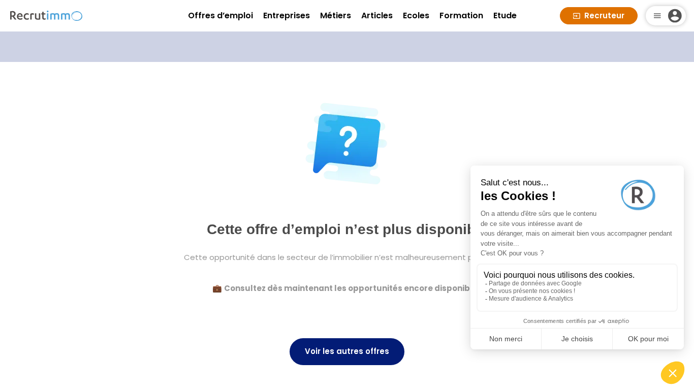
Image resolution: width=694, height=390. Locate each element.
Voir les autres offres (347, 351)
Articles (377, 15)
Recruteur (604, 15)
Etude (505, 15)
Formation (461, 15)
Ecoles (416, 15)
